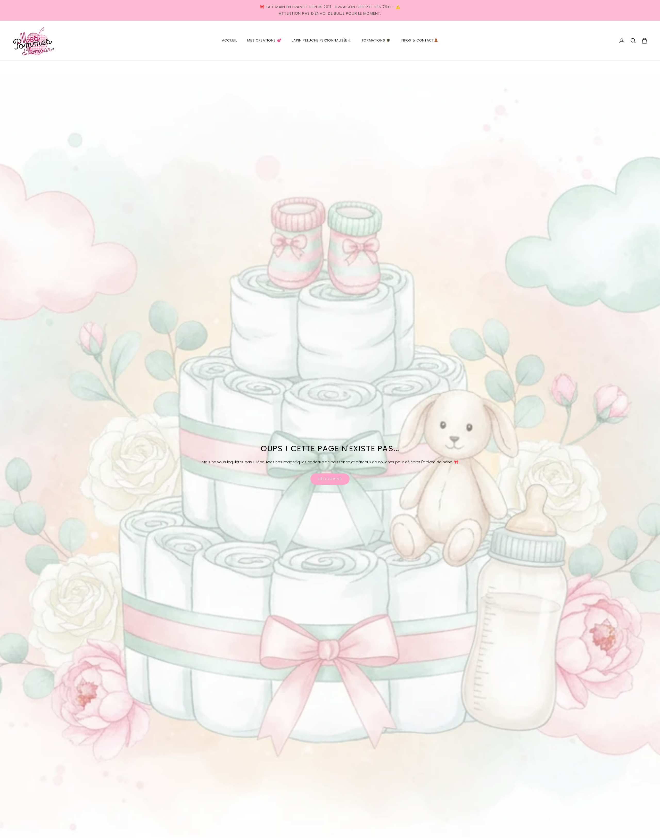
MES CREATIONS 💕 (264, 40)
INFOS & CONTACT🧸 (419, 40)
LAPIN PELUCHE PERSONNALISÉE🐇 (321, 40)
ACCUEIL (229, 40)
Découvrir (330, 478)
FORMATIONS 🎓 (376, 40)
